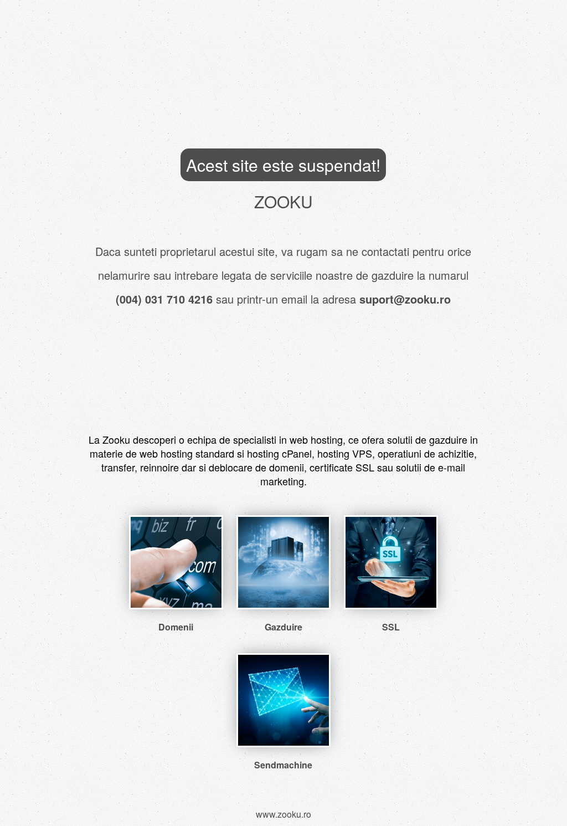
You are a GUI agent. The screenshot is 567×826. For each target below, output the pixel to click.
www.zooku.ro (283, 814)
